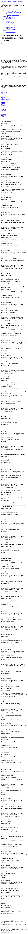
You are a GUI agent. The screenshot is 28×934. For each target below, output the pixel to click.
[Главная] (3, 9)
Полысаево (3, 114)
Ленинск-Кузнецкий (5, 99)
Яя (1, 111)
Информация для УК (8, 26)
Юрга (2, 96)
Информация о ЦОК (10, 32)
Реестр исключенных (11, 18)
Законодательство (10, 22)
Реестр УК (5, 16)
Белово (2, 100)
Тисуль (2, 116)
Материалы (6, 19)
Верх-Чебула (3, 110)
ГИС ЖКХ (8, 28)
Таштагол (3, 108)
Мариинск (3, 91)
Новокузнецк (4, 92)
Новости (8, 21)
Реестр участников (10, 17)
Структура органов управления (13, 12)
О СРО (5, 10)
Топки (2, 98)
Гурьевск (3, 102)
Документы (8, 13)
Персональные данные (11, 29)
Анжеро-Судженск (5, 94)
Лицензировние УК (10, 27)
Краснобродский (4, 109)
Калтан (2, 113)
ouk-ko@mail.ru (7, 927)
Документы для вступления (12, 15)
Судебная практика (10, 23)
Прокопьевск (4, 104)
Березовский (3, 97)
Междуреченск (4, 106)
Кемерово (3, 89)
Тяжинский (3, 115)
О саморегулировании (11, 11)
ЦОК (4, 30)
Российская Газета (23, 76)
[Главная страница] (11, 1)
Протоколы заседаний (11, 24)
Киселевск (3, 103)
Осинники (3, 105)
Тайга (2, 93)
